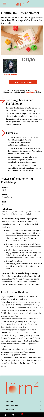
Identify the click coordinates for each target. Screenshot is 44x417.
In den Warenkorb (23, 82)
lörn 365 (34, 90)
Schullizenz (30, 92)
